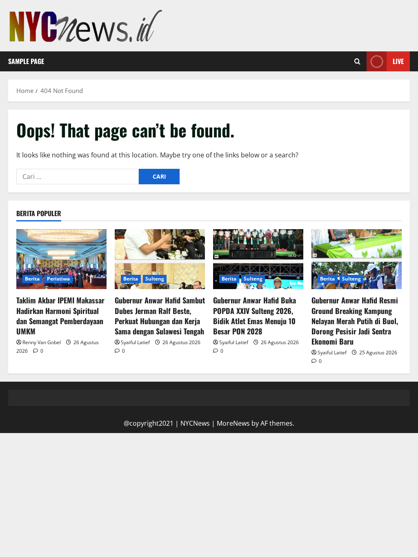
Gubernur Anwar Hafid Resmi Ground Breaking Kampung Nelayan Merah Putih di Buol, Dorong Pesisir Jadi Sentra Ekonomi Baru (354, 321)
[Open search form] (357, 61)
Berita (32, 278)
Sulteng (155, 278)
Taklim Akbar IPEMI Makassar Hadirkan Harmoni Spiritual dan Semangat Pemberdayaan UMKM (60, 315)
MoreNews (233, 423)
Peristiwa (58, 278)
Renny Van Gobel (41, 342)
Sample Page (26, 61)
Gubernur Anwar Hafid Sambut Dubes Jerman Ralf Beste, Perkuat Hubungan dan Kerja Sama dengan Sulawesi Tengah (160, 315)
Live (398, 61)
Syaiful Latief (135, 342)
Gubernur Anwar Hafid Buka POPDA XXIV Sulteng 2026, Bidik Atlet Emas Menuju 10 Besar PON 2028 (254, 315)
